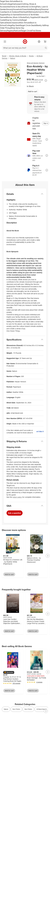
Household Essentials (22, 9)
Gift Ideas (41, 17)
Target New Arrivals (8, 1)
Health (26, 12)
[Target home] (25, 41)
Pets (21, 12)
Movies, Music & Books (15, 17)
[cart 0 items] (45, 41)
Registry (10, 30)
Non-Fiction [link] (16, 709)
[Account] (39, 41)
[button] (36, 76)
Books (31, 56)
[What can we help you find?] (25, 47)
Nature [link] (6, 709)
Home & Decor (16, 6)
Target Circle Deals (28, 25)
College (9, 4)
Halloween (16, 4)
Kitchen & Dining (29, 6)
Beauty (38, 9)
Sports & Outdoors (11, 12)
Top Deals (16, 25)
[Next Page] (48, 556)
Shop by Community (13, 20)
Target (4, 56)
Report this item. (39, 431)
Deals (8, 22)
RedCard (17, 30)
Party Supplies (31, 17)
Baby (33, 9)
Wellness (32, 12)
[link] (36, 76)
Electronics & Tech (26, 14)
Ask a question (14, 513)
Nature (12, 58)
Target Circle (26, 30)
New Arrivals (25, 22)
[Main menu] (4, 41)
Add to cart (32, 91)
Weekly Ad (40, 25)
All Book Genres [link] (42, 709)
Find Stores (36, 30)
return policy (17, 497)
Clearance (15, 22)
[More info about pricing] (45, 80)
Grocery (9, 9)
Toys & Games (13, 14)
